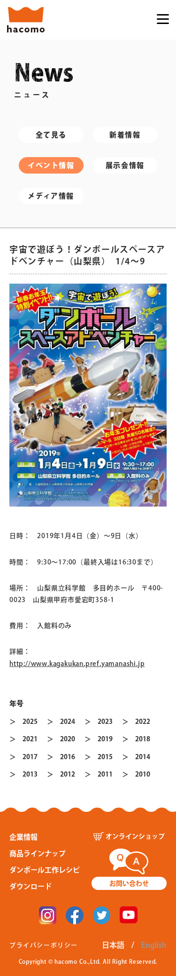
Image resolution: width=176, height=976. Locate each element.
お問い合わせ (129, 883)
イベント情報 (51, 165)
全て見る (51, 134)
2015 (105, 757)
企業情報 (23, 837)
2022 (142, 721)
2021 (30, 739)
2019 (105, 739)
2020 (67, 739)
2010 (142, 774)
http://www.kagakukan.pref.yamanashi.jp (77, 663)
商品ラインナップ (37, 853)
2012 (67, 774)
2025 (30, 721)
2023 (105, 721)
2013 (30, 774)
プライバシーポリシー (43, 945)
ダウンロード (30, 886)
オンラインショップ (135, 836)
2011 (105, 774)
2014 (142, 757)
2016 (67, 757)
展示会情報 (125, 165)
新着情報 (124, 134)
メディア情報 (51, 195)
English (154, 945)
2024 (67, 721)
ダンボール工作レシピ (44, 869)
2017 (30, 757)
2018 (142, 739)
